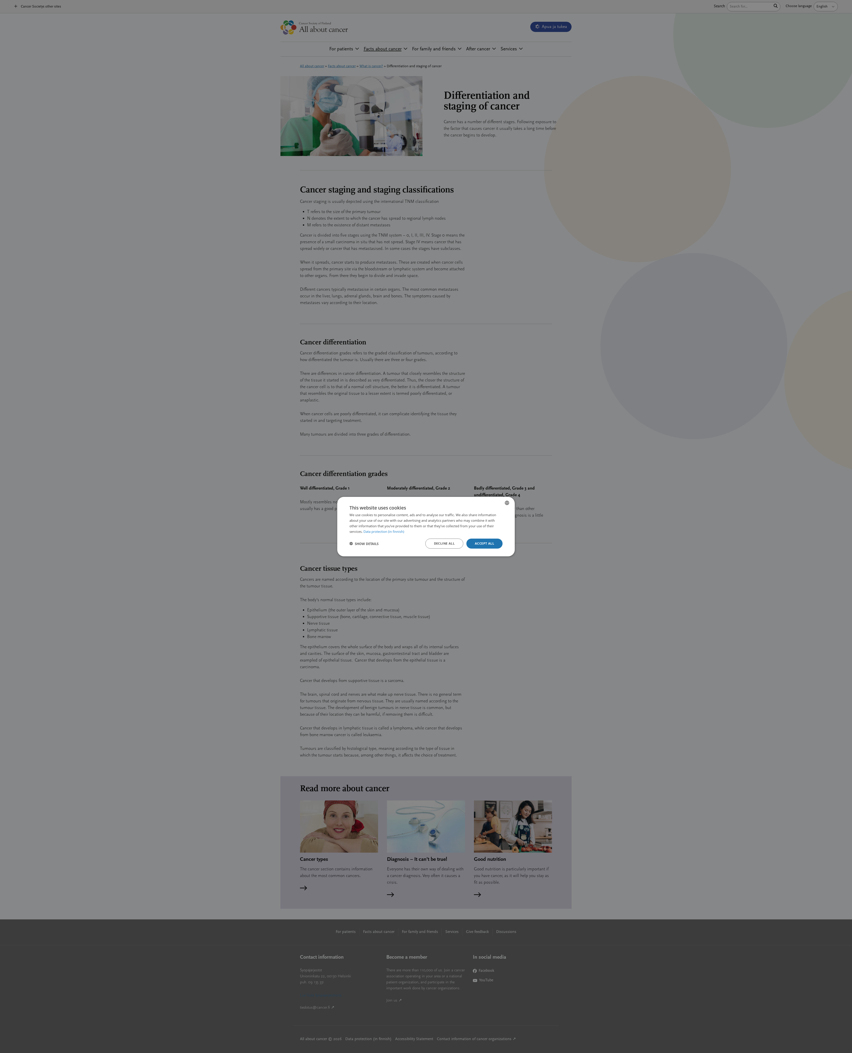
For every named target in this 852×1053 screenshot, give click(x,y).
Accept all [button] (484, 543)
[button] (364, 543)
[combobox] (507, 502)
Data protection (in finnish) (383, 531)
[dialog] (426, 526)
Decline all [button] (444, 543)
